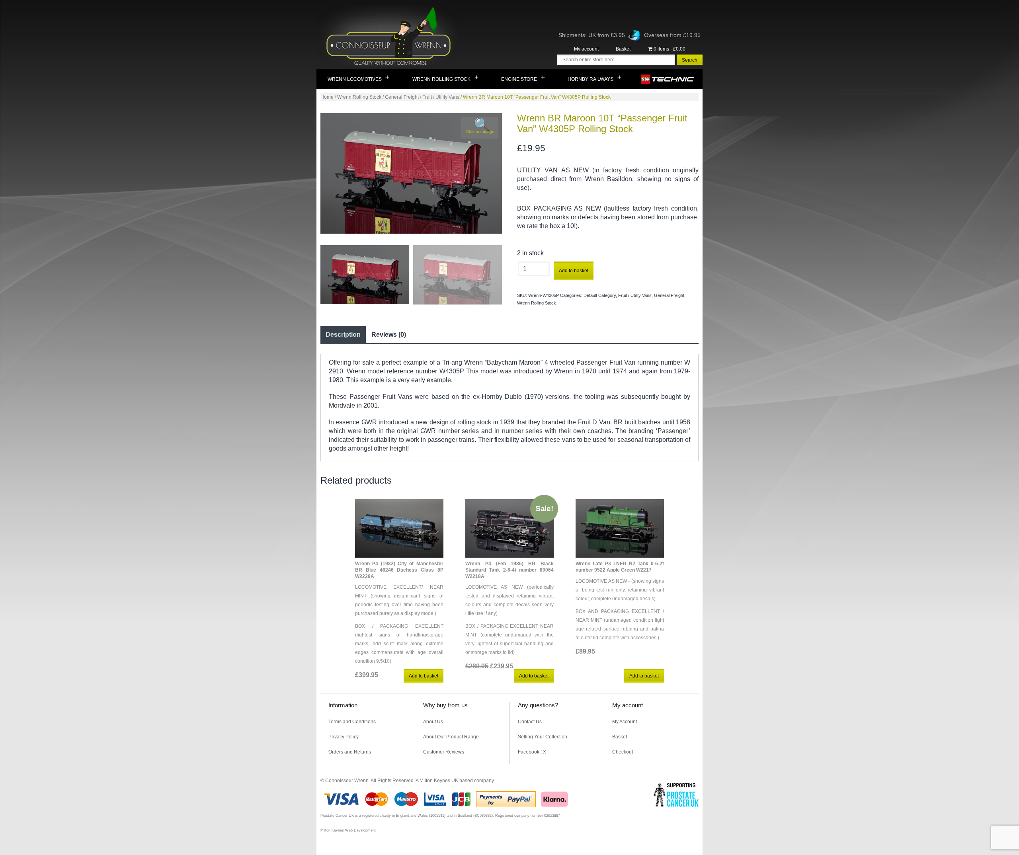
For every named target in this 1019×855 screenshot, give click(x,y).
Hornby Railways (590, 79)
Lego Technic (668, 79)
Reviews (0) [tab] (388, 334)
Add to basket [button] (423, 676)
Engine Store (519, 79)
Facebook (528, 752)
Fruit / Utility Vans (440, 97)
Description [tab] (343, 334)
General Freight (402, 97)
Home (327, 97)
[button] (479, 128)
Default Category (600, 295)
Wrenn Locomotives (355, 79)
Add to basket (573, 270)
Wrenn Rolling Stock (441, 79)
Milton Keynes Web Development (348, 830)
